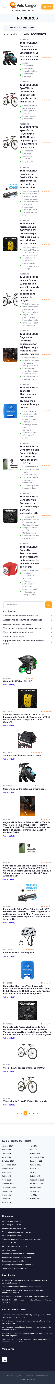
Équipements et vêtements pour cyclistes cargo (21, 1239)
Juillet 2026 (35, 1199)
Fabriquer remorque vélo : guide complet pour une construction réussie (22, 1291)
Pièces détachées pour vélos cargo (16, 1232)
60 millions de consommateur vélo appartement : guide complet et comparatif (24, 1281)
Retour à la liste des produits (20, 28)
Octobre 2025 (8, 1184)
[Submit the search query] (48, 604)
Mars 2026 (34, 1191)
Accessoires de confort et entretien (20, 615)
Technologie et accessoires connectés (22, 628)
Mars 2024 (34, 1146)
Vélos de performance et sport (18, 632)
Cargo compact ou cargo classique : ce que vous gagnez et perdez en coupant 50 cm (26, 1340)
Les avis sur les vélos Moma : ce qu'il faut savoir (21, 1287)
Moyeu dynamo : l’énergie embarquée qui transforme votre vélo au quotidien (26, 1322)
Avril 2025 (6, 1172)
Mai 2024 (33, 1150)
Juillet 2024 (35, 1153)
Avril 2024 (6, 1150)
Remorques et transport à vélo (14, 1268)
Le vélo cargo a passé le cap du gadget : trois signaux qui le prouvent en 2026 (26, 1328)
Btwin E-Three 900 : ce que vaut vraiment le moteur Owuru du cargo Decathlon (27, 1301)
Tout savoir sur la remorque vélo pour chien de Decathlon (25, 1296)
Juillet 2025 (35, 1176)
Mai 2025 (33, 1172)
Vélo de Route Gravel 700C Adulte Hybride (25, 1101)
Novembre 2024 (36, 1161)
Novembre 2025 (36, 1184)
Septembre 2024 (37, 1157)
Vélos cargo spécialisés (11, 1236)
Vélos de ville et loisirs (13, 636)
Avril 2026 (6, 1195)
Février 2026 (7, 1191)
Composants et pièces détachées (15, 1261)
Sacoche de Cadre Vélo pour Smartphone (24, 789)
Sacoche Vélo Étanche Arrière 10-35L (22, 755)
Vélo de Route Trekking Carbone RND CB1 (24, 1068)
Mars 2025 (34, 1169)
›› (37, 1113)
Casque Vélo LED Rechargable (18, 952)
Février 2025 (7, 1169)
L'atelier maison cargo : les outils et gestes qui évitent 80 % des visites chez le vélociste (26, 1316)
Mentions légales (14, 1376)
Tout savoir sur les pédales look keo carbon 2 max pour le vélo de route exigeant (27, 1334)
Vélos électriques (9, 1250)
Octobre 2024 (8, 1161)
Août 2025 (6, 1180)
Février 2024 (7, 1146)
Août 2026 (6, 1203)
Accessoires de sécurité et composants (22, 620)
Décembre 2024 (9, 1165)
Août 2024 (6, 1157)
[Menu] (5, 6)
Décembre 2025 (9, 1187)
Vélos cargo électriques (11, 1221)
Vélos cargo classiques (11, 1225)
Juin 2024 (6, 1153)
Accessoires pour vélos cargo (17, 624)
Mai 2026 (33, 1195)
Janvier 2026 (35, 1187)
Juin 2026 (6, 1199)
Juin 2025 (6, 1176)
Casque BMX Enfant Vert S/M (18, 681)
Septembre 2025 (37, 1180)
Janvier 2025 (35, 1165)
